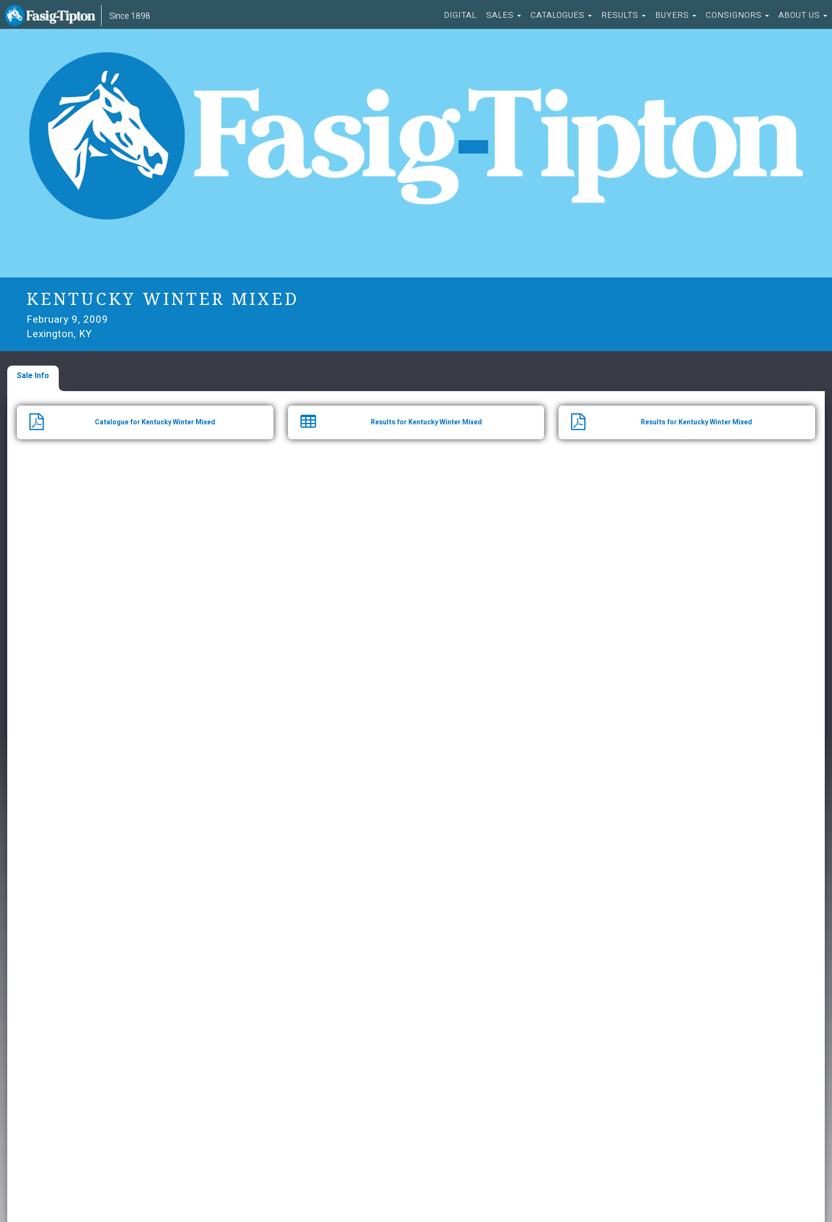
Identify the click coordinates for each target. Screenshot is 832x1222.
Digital (460, 15)
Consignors (735, 15)
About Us (800, 15)
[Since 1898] (52, 17)
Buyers (673, 15)
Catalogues (559, 15)
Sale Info (33, 375)
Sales (501, 15)
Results (621, 15)
